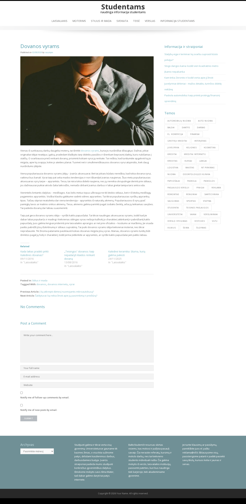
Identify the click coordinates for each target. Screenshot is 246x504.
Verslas (150, 21)
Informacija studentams (177, 21)
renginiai (191, 194)
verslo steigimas (177, 221)
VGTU (215, 221)
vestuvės (199, 221)
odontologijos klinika (196, 174)
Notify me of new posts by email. (38, 410)
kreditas (172, 161)
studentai (173, 207)
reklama (216, 187)
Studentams (123, 7)
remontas (173, 194)
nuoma (171, 174)
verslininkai (211, 214)
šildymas (201, 227)
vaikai (193, 214)
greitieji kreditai (177, 141)
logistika (172, 167)
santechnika (211, 194)
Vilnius (171, 227)
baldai (171, 127)
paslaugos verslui (178, 187)
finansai (195, 134)
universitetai (175, 214)
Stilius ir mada (101, 21)
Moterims (79, 21)
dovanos (41, 284)
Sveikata (122, 21)
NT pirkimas (207, 167)
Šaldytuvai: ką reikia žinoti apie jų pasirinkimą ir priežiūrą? (66, 295)
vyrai (72, 284)
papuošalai (173, 181)
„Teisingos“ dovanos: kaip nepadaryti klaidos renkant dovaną (79, 255)
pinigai (200, 187)
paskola (191, 181)
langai (203, 161)
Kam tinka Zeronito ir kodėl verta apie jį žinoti (188, 77)
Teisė (136, 21)
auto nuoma (205, 121)
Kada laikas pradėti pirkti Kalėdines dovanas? (34, 253)
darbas (201, 127)
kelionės (191, 147)
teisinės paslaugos (197, 207)
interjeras (200, 141)
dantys (186, 127)
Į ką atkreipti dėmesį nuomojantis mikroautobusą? (67, 291)
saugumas (173, 201)
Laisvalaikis (59, 21)
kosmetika (210, 147)
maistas (189, 167)
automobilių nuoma (179, 121)
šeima (186, 227)
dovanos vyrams (90, 150)
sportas (191, 201)
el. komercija (175, 134)
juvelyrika (173, 147)
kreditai (172, 154)
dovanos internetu (58, 284)
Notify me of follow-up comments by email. (44, 397)
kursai (188, 161)
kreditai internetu (195, 154)
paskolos (209, 181)
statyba (207, 201)
